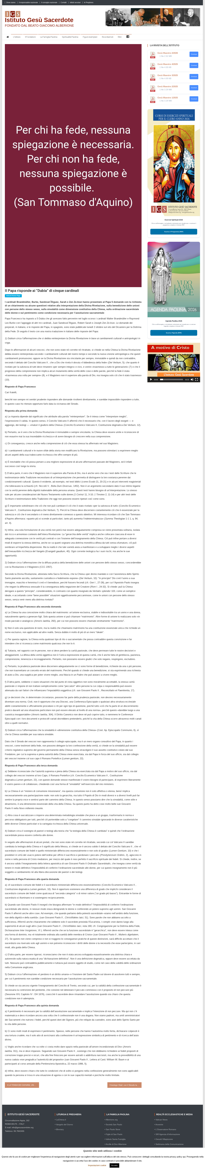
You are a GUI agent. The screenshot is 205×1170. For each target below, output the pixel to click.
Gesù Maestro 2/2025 (167, 86)
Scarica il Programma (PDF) (173, 231)
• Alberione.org (111, 1120)
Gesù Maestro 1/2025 (167, 97)
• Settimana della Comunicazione (169, 1144)
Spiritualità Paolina (70, 37)
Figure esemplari (90, 37)
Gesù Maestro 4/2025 (167, 64)
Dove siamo (10, 2)
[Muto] (192, 379)
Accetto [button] (114, 1165)
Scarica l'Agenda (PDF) (174, 333)
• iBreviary (59, 1129)
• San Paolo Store (112, 1129)
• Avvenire (158, 1124)
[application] (173, 362)
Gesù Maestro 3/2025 (167, 75)
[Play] (151, 379)
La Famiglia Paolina (48, 37)
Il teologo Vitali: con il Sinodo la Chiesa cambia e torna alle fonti (126, 1085)
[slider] (171, 379)
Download (194, 54)
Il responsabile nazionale (28, 2)
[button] (173, 362)
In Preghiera (88, 2)
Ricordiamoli (107, 37)
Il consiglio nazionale (49, 2)
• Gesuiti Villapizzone (163, 1139)
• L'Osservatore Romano (165, 1129)
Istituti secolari (75, 2)
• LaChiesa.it (60, 1120)
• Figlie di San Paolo (113, 1134)
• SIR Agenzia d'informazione (167, 1134)
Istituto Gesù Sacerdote (39, 19)
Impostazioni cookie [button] (97, 1165)
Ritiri (120, 37)
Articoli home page (13, 295)
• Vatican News (160, 1120)
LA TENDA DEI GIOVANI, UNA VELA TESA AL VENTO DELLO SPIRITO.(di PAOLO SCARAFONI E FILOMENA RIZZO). (24, 1085)
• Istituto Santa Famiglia (115, 1139)
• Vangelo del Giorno (64, 1124)
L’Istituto (16, 37)
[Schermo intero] (196, 379)
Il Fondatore (30, 37)
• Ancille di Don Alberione (115, 1144)
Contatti (64, 2)
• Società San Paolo (113, 1124)
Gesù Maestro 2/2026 (167, 53)
